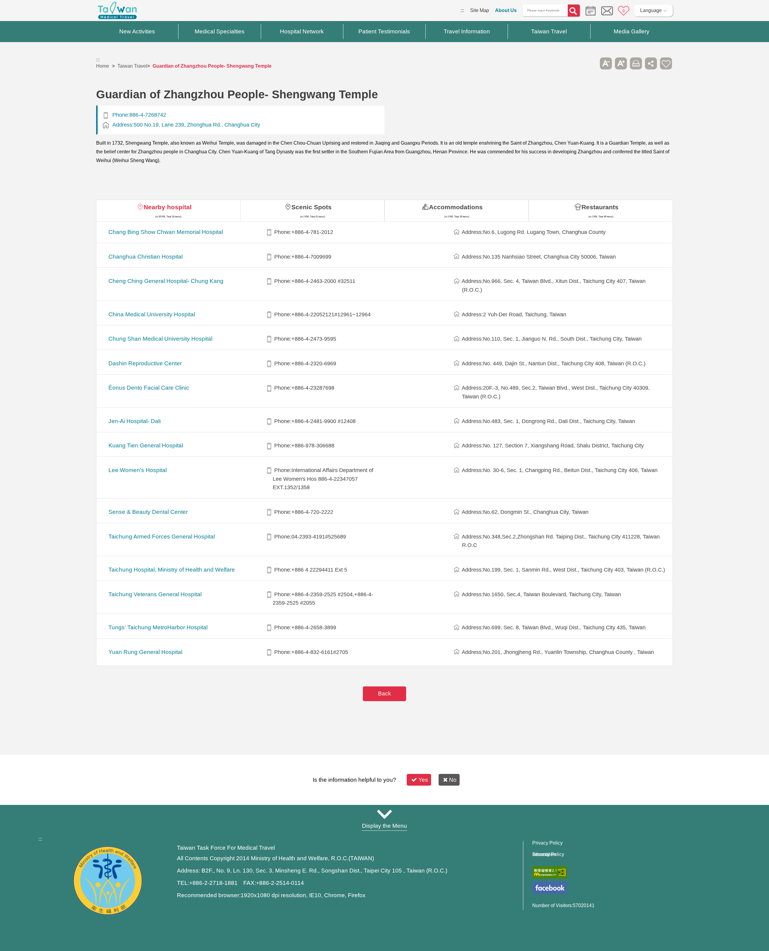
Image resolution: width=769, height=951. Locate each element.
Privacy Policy (547, 843)
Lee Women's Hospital (137, 470)
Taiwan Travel (132, 66)
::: (462, 10)
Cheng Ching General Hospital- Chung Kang (165, 281)
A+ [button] (621, 63)
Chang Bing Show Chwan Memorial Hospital (165, 232)
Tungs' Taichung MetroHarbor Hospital (158, 627)
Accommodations (456, 207)
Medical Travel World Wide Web (117, 12)
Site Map (479, 10)
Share (651, 63)
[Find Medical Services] (589, 10)
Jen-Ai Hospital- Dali (134, 421)
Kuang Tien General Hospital (145, 445)
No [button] (453, 780)
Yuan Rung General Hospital (145, 652)
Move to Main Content (23, 10)
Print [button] (636, 63)
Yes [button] (423, 780)
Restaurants (600, 207)
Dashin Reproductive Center (145, 363)
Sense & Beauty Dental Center (148, 512)
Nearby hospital (168, 207)
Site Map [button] (384, 814)
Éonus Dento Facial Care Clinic (148, 388)
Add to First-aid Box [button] (666, 63)
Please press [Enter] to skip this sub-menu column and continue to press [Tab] (591, 63)
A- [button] (606, 63)
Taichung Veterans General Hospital (155, 594)
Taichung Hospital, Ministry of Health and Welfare (171, 569)
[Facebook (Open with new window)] (549, 887)
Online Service (607, 11)
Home (102, 66)
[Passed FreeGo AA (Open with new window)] (549, 872)
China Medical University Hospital (151, 314)
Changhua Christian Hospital (145, 256)
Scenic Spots (311, 207)
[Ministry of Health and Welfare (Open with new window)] (107, 913)
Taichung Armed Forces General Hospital (161, 536)
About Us (506, 10)
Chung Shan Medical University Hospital (160, 339)
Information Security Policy (548, 854)
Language (651, 10)
